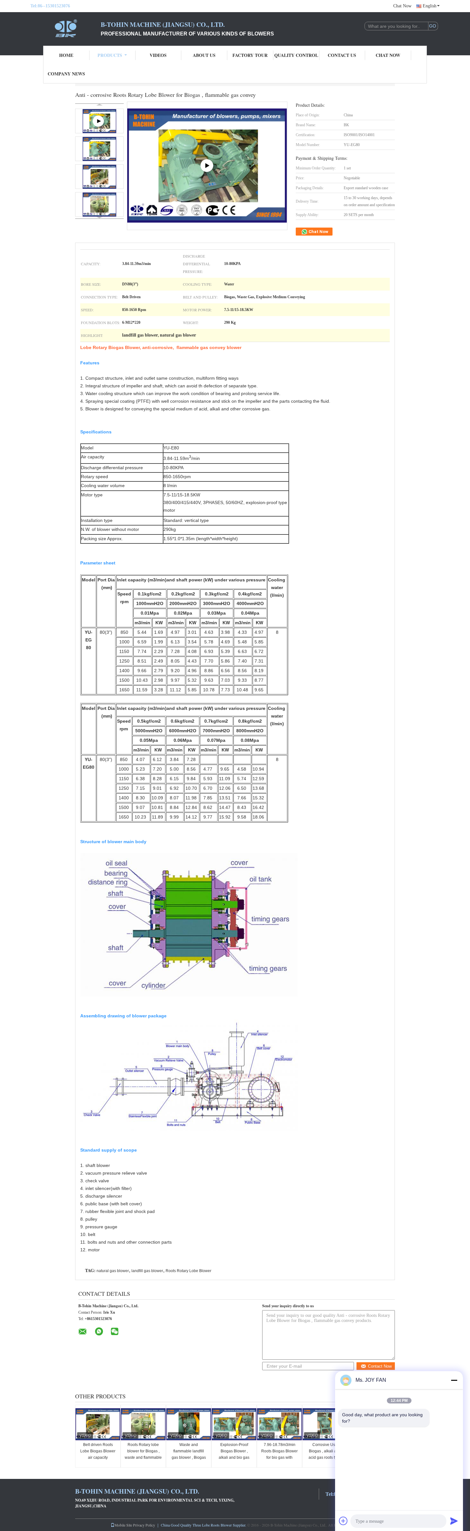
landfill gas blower (147, 1271)
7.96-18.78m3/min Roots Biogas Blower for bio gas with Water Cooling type (279, 1454)
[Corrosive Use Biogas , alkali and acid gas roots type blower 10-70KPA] (324, 1424)
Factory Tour (250, 55)
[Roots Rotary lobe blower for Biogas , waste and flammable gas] (143, 1424)
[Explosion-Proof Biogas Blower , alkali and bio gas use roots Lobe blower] (234, 1424)
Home (66, 55)
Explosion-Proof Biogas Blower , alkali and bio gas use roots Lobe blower (234, 1457)
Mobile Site (123, 1524)
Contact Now (380, 1366)
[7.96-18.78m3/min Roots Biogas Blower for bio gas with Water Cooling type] (279, 1424)
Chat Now (402, 6)
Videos (158, 55)
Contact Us (342, 55)
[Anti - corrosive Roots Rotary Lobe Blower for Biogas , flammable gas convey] (99, 148)
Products (110, 55)
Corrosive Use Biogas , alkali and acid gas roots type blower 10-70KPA (325, 1454)
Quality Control (296, 55)
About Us (204, 55)
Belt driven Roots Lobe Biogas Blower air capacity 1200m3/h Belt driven (97, 1454)
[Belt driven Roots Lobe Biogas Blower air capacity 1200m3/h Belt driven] (97, 1424)
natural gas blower (113, 1271)
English (429, 6)
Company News (66, 73)
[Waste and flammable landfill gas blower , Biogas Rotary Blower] (188, 1424)
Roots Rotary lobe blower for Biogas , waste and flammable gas (143, 1454)
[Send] (454, 1521)
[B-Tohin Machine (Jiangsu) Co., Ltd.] (65, 28)
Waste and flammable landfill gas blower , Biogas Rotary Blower (189, 1454)
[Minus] (454, 1380)
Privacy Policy (144, 1524)
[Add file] (343, 1521)
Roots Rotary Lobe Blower (188, 1271)
